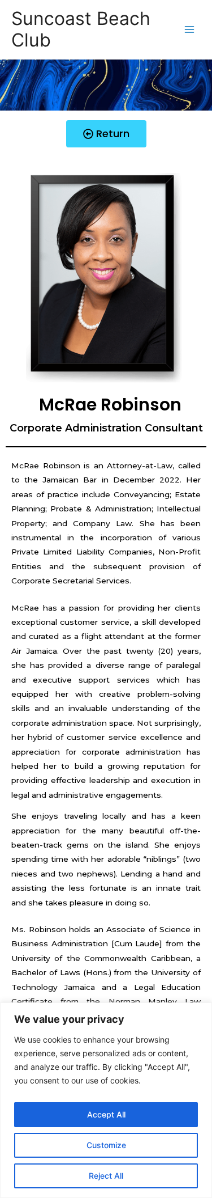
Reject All (106, 1175)
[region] (106, 1100)
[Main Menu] (189, 29)
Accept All (106, 1114)
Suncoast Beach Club (80, 29)
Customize (106, 1145)
